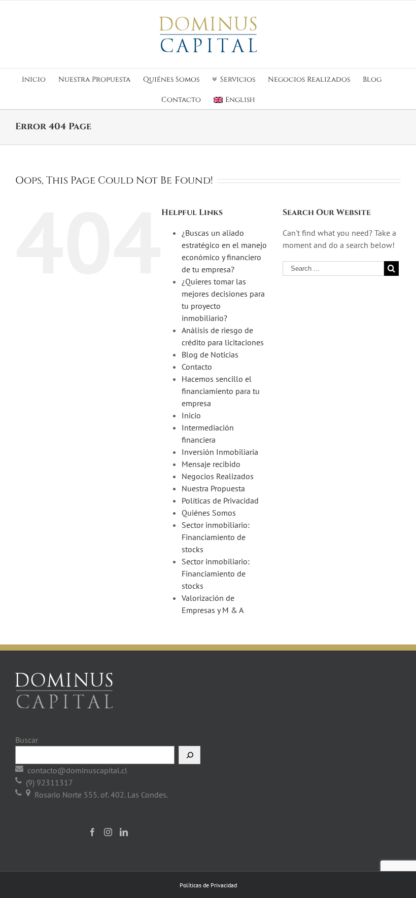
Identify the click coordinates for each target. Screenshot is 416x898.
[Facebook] (92, 832)
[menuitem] (40, 78)
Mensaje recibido (211, 464)
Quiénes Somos (209, 513)
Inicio (191, 415)
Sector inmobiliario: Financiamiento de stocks (216, 537)
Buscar (26, 740)
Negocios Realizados (218, 476)
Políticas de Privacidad (220, 500)
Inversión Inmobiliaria (220, 452)
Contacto (197, 367)
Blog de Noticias (210, 354)
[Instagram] (108, 832)
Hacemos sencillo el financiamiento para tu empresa (221, 391)
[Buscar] (189, 755)
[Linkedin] (124, 832)
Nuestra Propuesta (213, 488)
